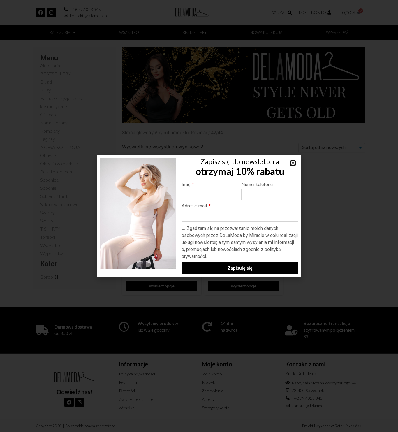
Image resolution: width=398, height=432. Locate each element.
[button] (293, 163)
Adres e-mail (195, 205)
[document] (199, 216)
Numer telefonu (257, 184)
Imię (186, 184)
